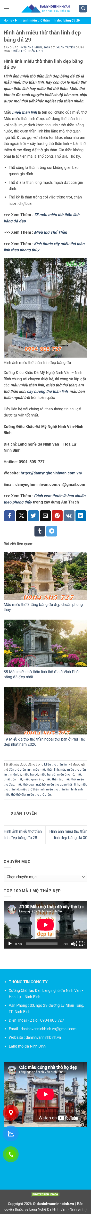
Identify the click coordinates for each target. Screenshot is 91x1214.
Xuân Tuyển (66, 47)
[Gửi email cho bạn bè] (45, 515)
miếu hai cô (48, 774)
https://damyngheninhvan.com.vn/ (51, 473)
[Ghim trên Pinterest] (57, 515)
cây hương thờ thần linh (47, 391)
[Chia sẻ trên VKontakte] (69, 515)
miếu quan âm (33, 779)
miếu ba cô (30, 774)
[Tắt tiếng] (74, 943)
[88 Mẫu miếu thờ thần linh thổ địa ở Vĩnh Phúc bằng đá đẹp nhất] (45, 643)
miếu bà (15, 774)
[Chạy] (10, 943)
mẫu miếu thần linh (46, 769)
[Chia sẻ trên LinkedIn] (80, 515)
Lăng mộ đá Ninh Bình (27, 1046)
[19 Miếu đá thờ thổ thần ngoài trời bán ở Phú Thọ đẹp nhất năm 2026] (45, 710)
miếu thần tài (53, 779)
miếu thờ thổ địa (15, 794)
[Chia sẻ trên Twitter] (33, 515)
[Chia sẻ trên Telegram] (51, 531)
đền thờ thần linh (20, 769)
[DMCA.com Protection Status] (45, 1194)
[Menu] (6, 8)
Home (8, 20)
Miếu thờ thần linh (28, 51)
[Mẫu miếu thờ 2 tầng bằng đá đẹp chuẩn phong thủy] (45, 576)
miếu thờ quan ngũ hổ (31, 784)
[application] (45, 925)
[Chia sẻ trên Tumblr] (39, 531)
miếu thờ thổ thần (39, 794)
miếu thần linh (24, 112)
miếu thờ (70, 779)
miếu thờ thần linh (32, 789)
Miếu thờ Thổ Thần (50, 232)
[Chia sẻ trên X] (21, 515)
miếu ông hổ (65, 774)
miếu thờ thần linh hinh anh (64, 789)
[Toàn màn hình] (81, 943)
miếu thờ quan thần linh (63, 784)
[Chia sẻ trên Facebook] (9, 515)
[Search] (83, 9)
